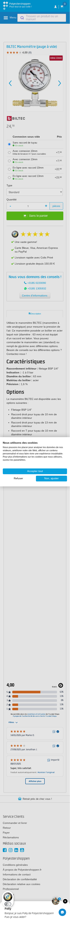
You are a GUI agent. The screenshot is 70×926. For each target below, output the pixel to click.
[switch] (7, 904)
